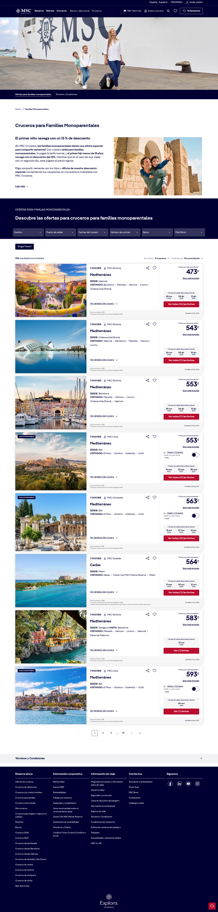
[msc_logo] (23, 11)
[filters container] (189, 232)
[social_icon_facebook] (170, 783)
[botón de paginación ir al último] (140, 733)
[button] (28, 232)
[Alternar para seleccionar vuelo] (195, 455)
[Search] (168, 11)
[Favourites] (175, 11)
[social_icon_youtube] (188, 783)
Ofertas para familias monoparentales (33, 94)
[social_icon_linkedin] (179, 783)
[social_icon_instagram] (197, 783)
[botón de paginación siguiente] (132, 733)
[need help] (212, 906)
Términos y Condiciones (66, 94)
